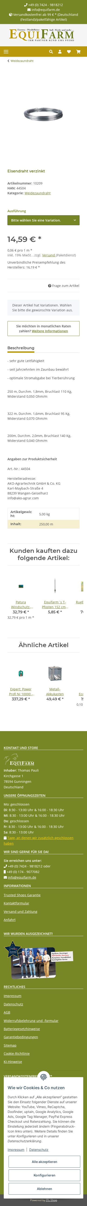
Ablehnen (44, 1189)
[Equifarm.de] (41, 35)
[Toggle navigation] (6, 51)
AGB (7, 1012)
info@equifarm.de (45, 9)
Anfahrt (10, 919)
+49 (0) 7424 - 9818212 (45, 5)
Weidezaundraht (38, 193)
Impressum (12, 996)
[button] (52, 51)
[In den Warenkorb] (11, 75)
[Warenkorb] (78, 51)
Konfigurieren (44, 1175)
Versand (49, 255)
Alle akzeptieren (44, 1162)
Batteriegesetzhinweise (22, 1029)
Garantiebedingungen (21, 1037)
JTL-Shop (51, 1200)
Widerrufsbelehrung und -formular (31, 1020)
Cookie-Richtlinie (17, 1053)
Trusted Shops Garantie (22, 895)
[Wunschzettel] (69, 51)
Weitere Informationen (50, 331)
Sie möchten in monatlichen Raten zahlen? (43, 328)
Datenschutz (13, 1004)
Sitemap (10, 1045)
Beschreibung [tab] (20, 348)
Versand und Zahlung (20, 911)
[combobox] (43, 220)
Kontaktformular (16, 903)
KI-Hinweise (13, 1061)
